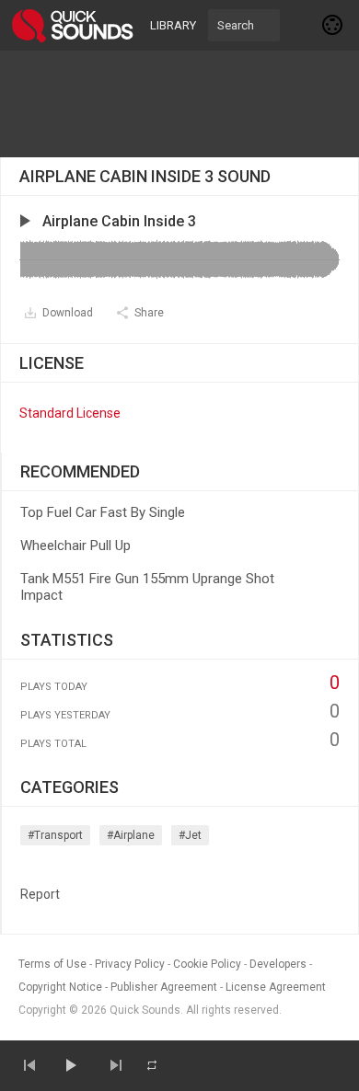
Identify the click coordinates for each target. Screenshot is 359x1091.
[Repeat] (151, 1065)
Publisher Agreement (163, 987)
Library (173, 25)
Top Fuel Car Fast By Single (102, 512)
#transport (55, 835)
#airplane (131, 835)
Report (40, 894)
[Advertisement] (179, 104)
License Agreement (276, 987)
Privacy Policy (130, 964)
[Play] (70, 1065)
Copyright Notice (60, 987)
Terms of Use (52, 964)
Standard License (70, 413)
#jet (190, 835)
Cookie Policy (207, 964)
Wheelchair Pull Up (75, 545)
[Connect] (333, 25)
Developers (278, 964)
